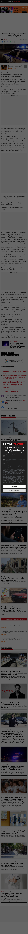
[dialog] (14, 467)
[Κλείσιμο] (25, 443)
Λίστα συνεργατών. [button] (11, 474)
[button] (14, 463)
